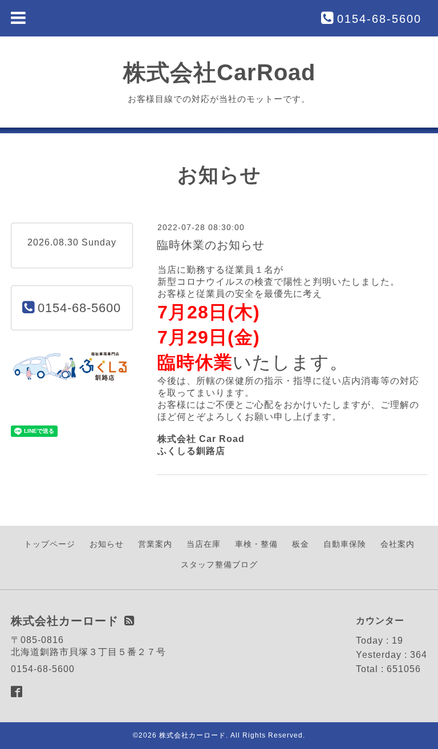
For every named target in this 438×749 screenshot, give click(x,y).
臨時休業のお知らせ (211, 245)
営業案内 (155, 544)
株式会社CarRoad (219, 72)
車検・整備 (256, 544)
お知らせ (107, 544)
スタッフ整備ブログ (219, 564)
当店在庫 (203, 544)
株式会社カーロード (192, 735)
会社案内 (397, 544)
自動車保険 (344, 544)
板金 (300, 544)
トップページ (49, 544)
